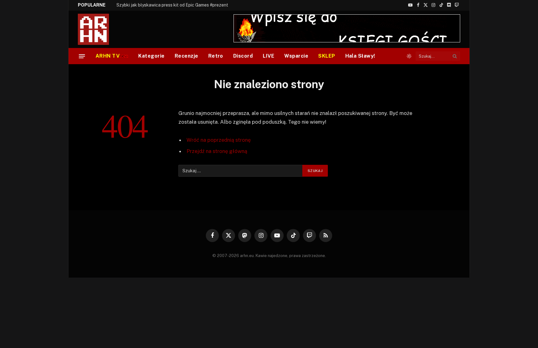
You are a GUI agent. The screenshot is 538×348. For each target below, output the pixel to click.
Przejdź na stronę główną (216, 151)
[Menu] (82, 56)
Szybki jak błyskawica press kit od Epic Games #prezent (172, 4)
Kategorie (151, 56)
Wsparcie (296, 56)
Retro (215, 56)
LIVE (268, 56)
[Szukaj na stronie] (455, 56)
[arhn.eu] (98, 29)
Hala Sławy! (360, 56)
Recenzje (186, 56)
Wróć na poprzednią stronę (218, 140)
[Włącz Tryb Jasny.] (409, 56)
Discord (243, 56)
